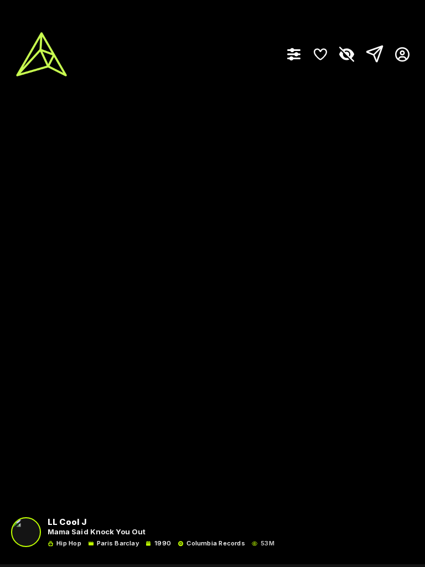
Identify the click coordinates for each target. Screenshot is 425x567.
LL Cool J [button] (67, 522)
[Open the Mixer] (294, 54)
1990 (162, 543)
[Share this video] (372, 54)
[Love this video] (320, 54)
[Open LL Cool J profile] (26, 532)
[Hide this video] (347, 54)
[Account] (398, 54)
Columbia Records (215, 543)
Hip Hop (68, 543)
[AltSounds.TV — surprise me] (41, 54)
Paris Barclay (118, 543)
